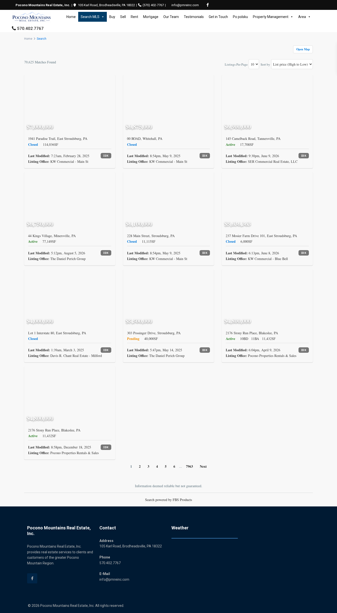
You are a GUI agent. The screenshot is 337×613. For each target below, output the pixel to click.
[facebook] (208, 5)
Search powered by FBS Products (168, 499)
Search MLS (90, 17)
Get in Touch (218, 17)
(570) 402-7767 (153, 5)
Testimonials (194, 17)
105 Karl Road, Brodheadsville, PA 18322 (106, 5)
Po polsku (240, 17)
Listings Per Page (236, 64)
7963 (189, 466)
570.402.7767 (30, 28)
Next (203, 466)
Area (302, 17)
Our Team (171, 17)
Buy (112, 17)
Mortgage (150, 17)
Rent (134, 17)
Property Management (270, 17)
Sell (123, 17)
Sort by (265, 64)
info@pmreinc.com (185, 5)
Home (71, 17)
